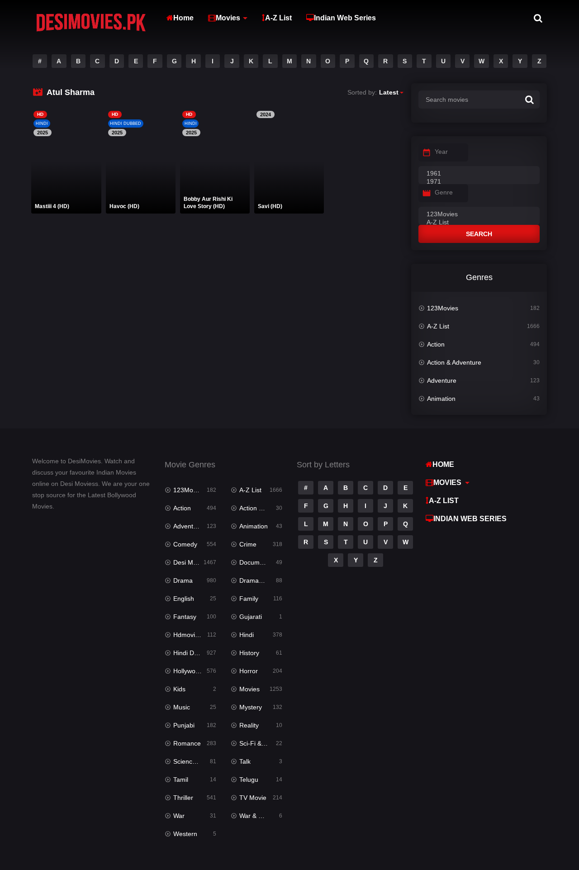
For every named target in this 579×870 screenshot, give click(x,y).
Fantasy (184, 616)
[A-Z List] (479, 223)
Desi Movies (190, 562)
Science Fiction (194, 761)
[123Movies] (479, 214)
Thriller (183, 797)
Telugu (248, 779)
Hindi (246, 634)
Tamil (180, 779)
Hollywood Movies (194, 671)
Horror (248, 671)
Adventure (441, 380)
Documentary (258, 562)
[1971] (479, 182)
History (249, 652)
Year (441, 151)
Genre (444, 192)
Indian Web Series (345, 18)
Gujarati (250, 616)
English (183, 598)
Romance (187, 743)
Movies (228, 18)
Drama (183, 580)
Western (185, 833)
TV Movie (252, 797)
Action (436, 344)
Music (181, 707)
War (179, 815)
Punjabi (184, 725)
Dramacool (255, 580)
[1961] (479, 174)
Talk (245, 761)
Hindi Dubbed (192, 652)
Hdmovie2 (187, 634)
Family (248, 598)
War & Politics (258, 815)
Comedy (185, 544)
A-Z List (278, 18)
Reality (249, 725)
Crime (247, 544)
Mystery (250, 707)
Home (183, 18)
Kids (179, 689)
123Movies (442, 308)
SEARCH (479, 234)
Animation (441, 398)
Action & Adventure (454, 362)
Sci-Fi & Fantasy (260, 743)
